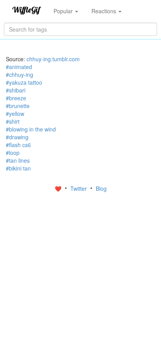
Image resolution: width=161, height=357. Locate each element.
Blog (101, 188)
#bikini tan (18, 168)
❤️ (59, 188)
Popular (64, 11)
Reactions (104, 11)
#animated (19, 67)
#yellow (15, 113)
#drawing (17, 137)
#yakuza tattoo (24, 82)
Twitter (79, 188)
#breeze (16, 98)
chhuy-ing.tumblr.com (53, 59)
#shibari (15, 90)
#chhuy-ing (19, 74)
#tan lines (18, 160)
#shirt (13, 121)
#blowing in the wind (31, 129)
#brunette (18, 106)
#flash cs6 (18, 145)
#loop (13, 152)
